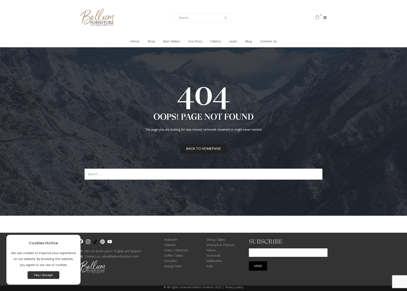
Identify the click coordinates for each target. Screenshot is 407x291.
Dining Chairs (173, 266)
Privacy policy (234, 287)
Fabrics (215, 41)
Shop (151, 41)
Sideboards (214, 261)
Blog (248, 41)
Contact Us (268, 41)
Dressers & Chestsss (220, 245)
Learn (233, 41)
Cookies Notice (43, 243)
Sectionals (213, 255)
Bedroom (170, 240)
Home (135, 41)
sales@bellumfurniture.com (120, 256)
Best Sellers (171, 41)
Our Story (195, 41)
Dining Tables (215, 240)
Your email (257, 247)
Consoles (170, 261)
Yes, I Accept (43, 275)
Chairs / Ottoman (176, 250)
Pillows (211, 250)
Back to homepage (203, 148)
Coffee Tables (173, 255)
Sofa (209, 266)
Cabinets (170, 245)
